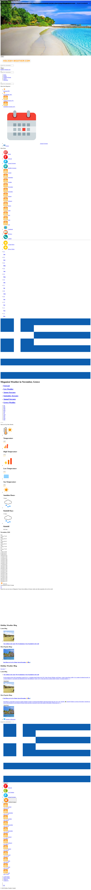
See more (3, 669)
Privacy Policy (6, 878)
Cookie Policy (6, 876)
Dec (4, 419)
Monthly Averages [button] (12, 168)
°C (1, 586)
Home (4, 74)
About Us (5, 879)
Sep (4, 415)
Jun (4, 412)
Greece (5, 78)
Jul (4, 413)
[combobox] (7, 65)
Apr (4, 409)
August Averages (9, 392)
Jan (4, 405)
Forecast (6, 386)
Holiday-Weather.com (5, 69)
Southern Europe (7, 77)
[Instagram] (46, 885)
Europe (5, 76)
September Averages (10, 396)
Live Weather (8, 389)
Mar (4, 408)
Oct (4, 417)
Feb (4, 406)
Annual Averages (9, 399)
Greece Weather (9, 402)
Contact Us (5, 880)
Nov (4, 418)
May (4, 410)
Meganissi (5, 80)
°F (1, 587)
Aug (4, 414)
